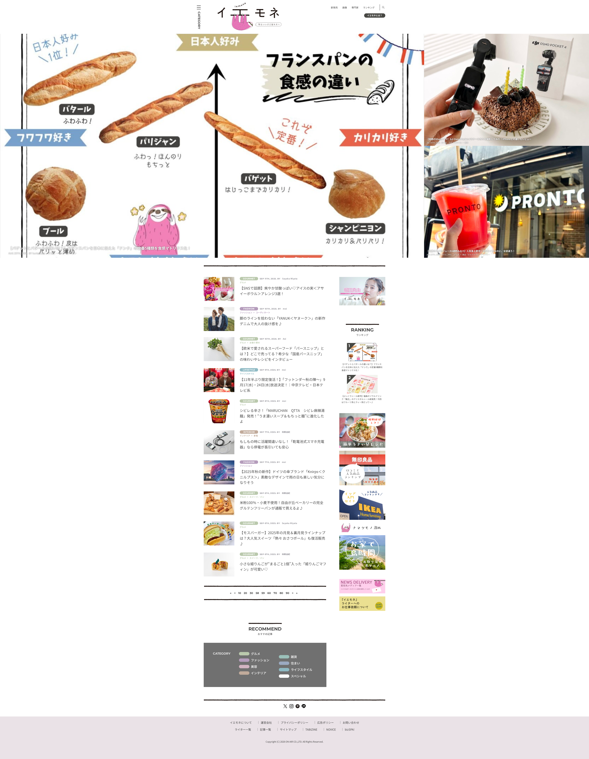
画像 (344, 7)
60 (269, 593)
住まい (295, 663)
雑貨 (294, 656)
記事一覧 (265, 729)
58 (257, 593)
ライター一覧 (243, 729)
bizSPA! (349, 729)
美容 (254, 666)
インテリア (258, 673)
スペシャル (298, 676)
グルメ (255, 653)
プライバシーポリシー (294, 722)
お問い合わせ (351, 722)
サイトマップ (288, 729)
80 (281, 593)
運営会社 (266, 722)
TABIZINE (311, 729)
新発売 (334, 7)
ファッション (260, 660)
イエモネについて (241, 722)
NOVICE (331, 729)
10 (239, 593)
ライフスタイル (301, 669)
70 (275, 593)
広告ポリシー (325, 722)
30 (251, 593)
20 (245, 593)
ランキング (369, 7)
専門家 (355, 7)
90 (287, 593)
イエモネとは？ (374, 15)
